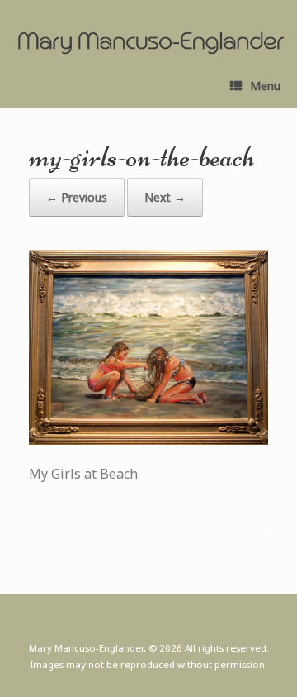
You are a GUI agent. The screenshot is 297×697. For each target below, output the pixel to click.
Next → (165, 197)
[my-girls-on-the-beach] (148, 440)
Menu (265, 85)
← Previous (76, 197)
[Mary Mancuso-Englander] (150, 43)
